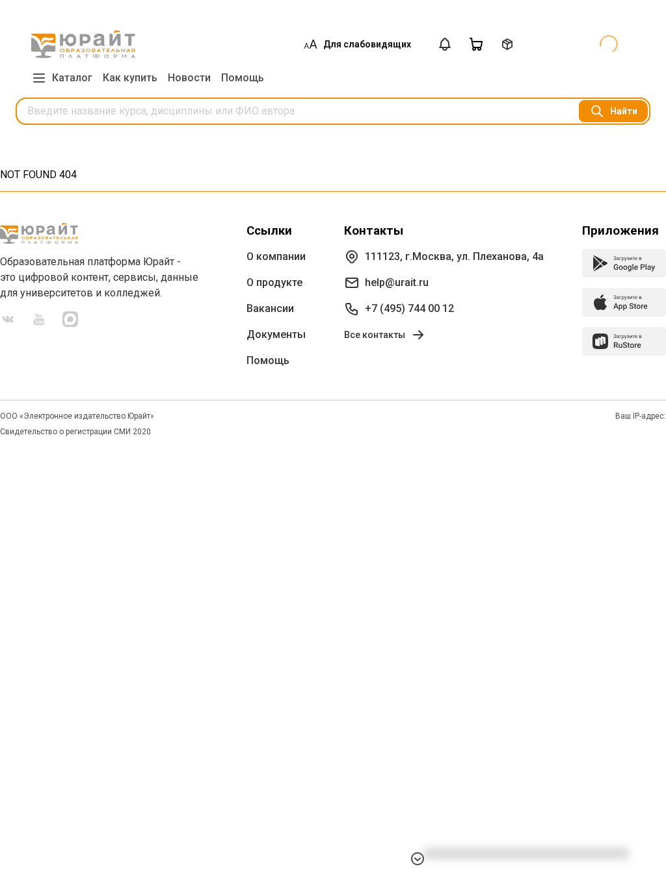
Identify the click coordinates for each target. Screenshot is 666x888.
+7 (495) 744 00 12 (409, 308)
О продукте (274, 282)
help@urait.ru (397, 282)
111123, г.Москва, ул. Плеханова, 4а (454, 256)
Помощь (242, 78)
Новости (189, 78)
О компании (276, 256)
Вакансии (270, 308)
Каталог (72, 78)
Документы (276, 334)
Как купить (130, 78)
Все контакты (374, 335)
